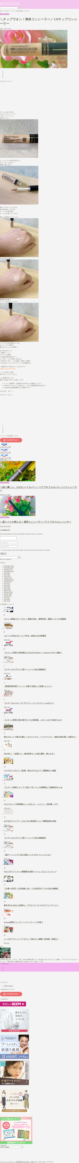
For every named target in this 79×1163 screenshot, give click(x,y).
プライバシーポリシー (7, 1162)
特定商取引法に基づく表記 (25, 1162)
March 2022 (7, 590)
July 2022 (7, 583)
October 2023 (8, 569)
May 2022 (7, 587)
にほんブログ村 (5, 447)
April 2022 (7, 588)
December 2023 (9, 566)
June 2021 (7, 599)
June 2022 (7, 585)
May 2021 (7, 601)
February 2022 (8, 592)
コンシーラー (4, 14)
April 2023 (7, 576)
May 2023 (7, 574)
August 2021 (8, 595)
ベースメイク (8, 1154)
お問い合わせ (8, 986)
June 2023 (7, 573)
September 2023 (9, 571)
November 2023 (9, 567)
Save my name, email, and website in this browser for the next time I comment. (26, 550)
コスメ (6, 1152)
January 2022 (8, 594)
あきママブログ (10, 3)
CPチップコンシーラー (8, 368)
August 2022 (8, 581)
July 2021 (7, 597)
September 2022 (9, 580)
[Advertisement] (39, 96)
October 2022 (8, 578)
